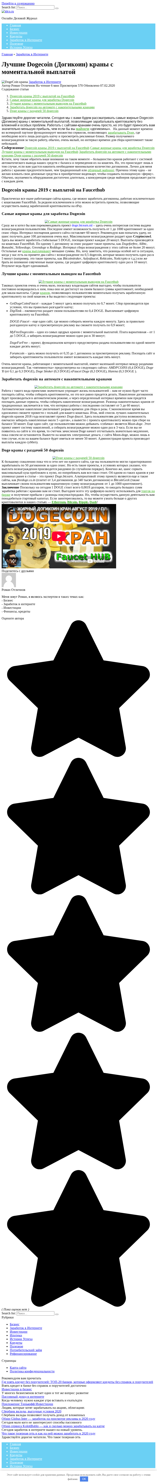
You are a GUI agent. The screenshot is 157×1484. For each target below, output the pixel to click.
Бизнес (14, 29)
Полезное (16, 43)
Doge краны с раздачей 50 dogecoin (34, 111)
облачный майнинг (101, 170)
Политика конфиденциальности (32, 1371)
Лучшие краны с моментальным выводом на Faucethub (48, 103)
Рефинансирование (23, 1353)
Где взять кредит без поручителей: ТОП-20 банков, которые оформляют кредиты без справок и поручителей (77, 1382)
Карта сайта (18, 1367)
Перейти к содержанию (18, 3)
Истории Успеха (21, 47)
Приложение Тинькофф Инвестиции (27, 1404)
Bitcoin (72, 502)
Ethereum (59, 502)
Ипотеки (16, 1335)
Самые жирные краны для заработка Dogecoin (42, 100)
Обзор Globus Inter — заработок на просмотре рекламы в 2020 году (48, 1418)
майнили (82, 129)
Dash (93, 502)
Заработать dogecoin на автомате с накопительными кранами (52, 107)
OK (84, 1479)
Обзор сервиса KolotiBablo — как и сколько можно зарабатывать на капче (53, 1426)
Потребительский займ (26, 1350)
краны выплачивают (36, 251)
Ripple (83, 502)
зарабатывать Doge (121, 132)
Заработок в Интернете (26, 40)
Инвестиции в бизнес (17, 1389)
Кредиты (16, 36)
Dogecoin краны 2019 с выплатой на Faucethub (42, 96)
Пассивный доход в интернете (23, 1396)
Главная (15, 25)
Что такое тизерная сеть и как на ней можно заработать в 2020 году (48, 1433)
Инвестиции (18, 32)
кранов (45, 293)
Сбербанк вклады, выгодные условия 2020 (31, 1411)
